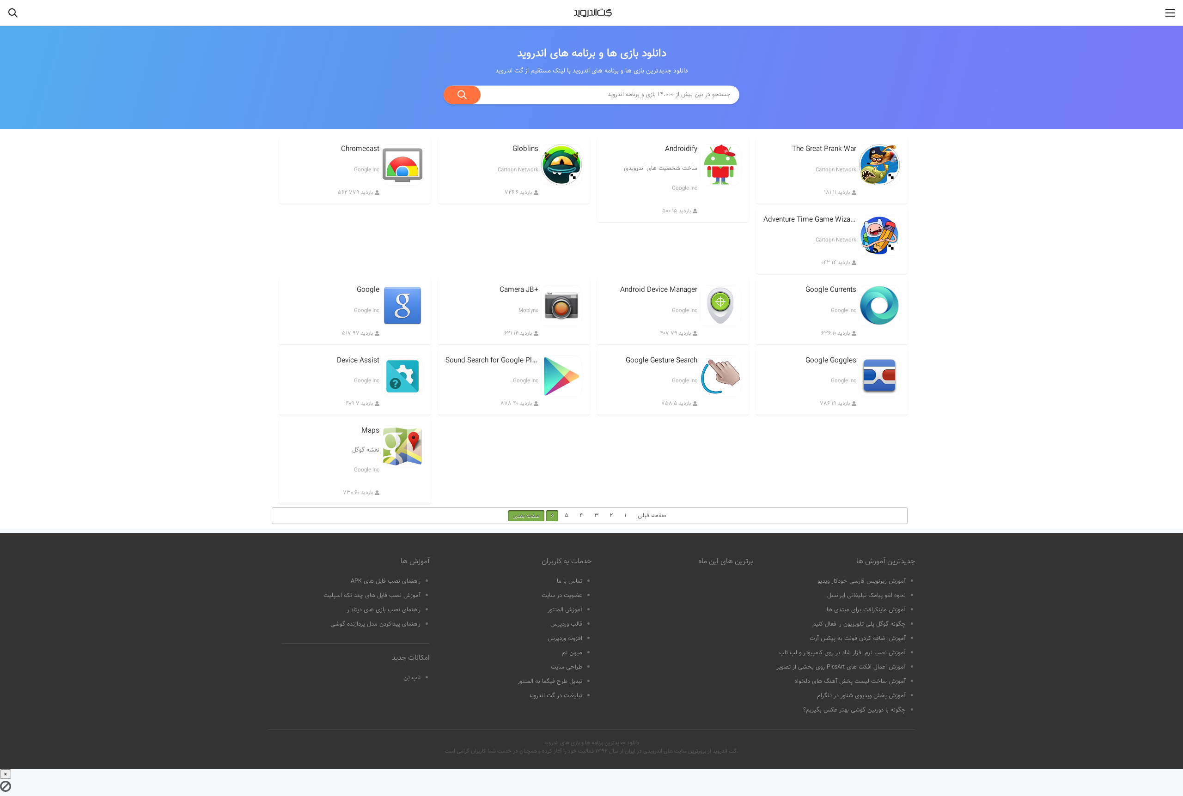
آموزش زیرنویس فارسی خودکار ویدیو (861, 581)
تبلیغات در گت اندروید (555, 695)
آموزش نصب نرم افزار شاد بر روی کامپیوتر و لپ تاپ (842, 652)
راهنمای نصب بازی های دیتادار (384, 610)
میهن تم (572, 652)
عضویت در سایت (562, 595)
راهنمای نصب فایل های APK (386, 581)
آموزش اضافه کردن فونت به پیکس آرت (858, 638)
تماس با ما (569, 581)
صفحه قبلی (652, 515)
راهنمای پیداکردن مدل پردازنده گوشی (375, 624)
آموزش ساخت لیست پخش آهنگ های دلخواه (850, 681)
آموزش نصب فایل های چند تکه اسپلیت (372, 595)
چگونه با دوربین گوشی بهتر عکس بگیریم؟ (854, 710)
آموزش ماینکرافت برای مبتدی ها (866, 610)
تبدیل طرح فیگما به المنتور (550, 681)
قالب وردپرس (566, 624)
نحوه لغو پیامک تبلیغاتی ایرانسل (866, 595)
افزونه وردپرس (565, 638)
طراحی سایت (566, 667)
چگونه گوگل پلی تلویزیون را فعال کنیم (859, 624)
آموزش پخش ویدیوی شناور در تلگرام (861, 695)
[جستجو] (462, 94)
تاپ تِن (412, 677)
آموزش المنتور (565, 610)
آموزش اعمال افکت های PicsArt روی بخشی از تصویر (841, 667)
